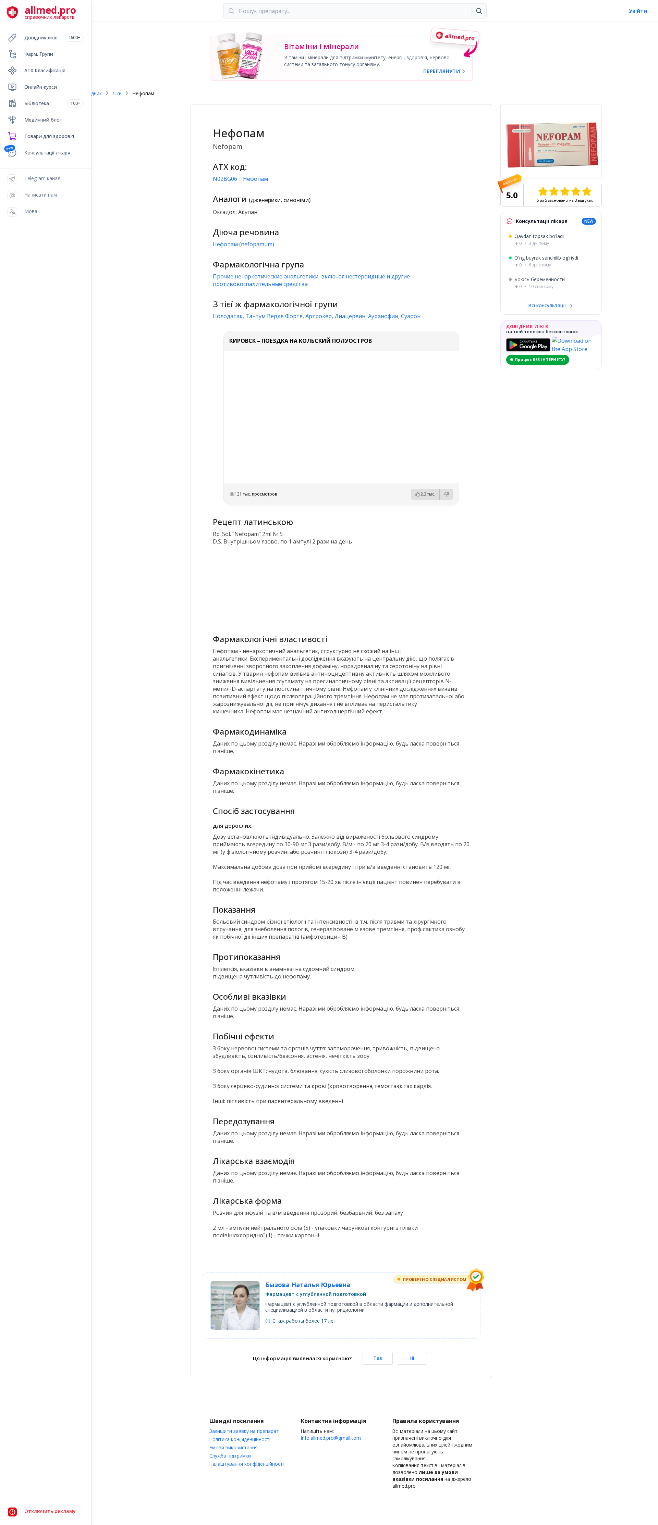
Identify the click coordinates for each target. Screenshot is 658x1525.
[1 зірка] (543, 191)
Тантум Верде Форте (274, 316)
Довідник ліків (52, 37)
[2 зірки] (554, 191)
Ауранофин (383, 316)
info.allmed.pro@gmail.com (331, 1438)
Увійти (638, 11)
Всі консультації (547, 305)
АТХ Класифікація (44, 70)
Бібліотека (52, 103)
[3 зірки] (565, 191)
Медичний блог (43, 119)
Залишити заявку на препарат (244, 1431)
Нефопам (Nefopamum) (243, 244)
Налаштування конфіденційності (246, 1464)
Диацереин (349, 316)
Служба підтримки (230, 1455)
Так (377, 1358)
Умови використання (233, 1447)
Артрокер (318, 316)
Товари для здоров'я (49, 136)
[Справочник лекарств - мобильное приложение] (277, 587)
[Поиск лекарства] (479, 11)
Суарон (411, 316)
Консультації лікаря (47, 152)
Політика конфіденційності (239, 1439)
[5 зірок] (587, 191)
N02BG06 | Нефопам (240, 179)
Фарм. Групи (38, 54)
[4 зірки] (576, 191)
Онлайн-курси (40, 87)
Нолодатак (228, 316)
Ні (412, 1358)
